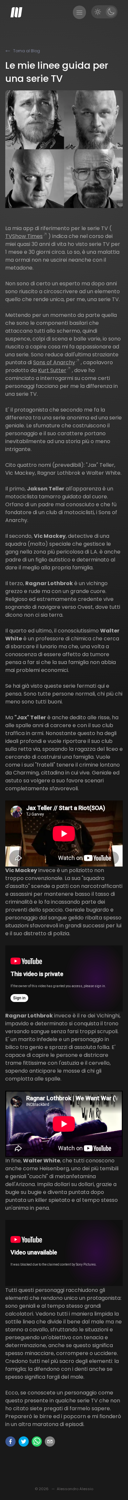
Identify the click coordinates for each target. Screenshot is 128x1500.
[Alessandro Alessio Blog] (16, 12)
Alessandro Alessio (75, 1488)
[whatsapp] (37, 1441)
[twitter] (23, 1441)
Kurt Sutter (52, 370)
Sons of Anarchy (54, 362)
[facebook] (10, 1441)
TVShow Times (24, 236)
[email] (50, 1441)
